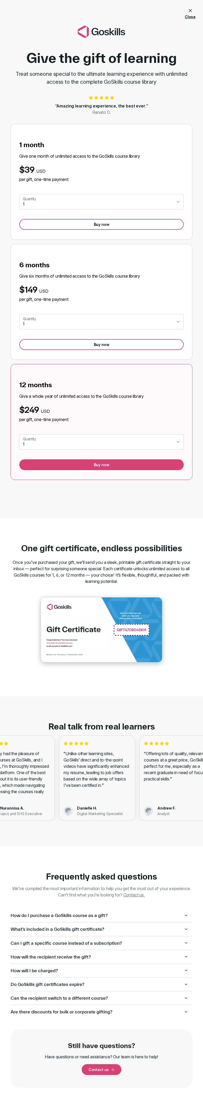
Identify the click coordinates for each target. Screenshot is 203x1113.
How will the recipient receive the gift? (51, 956)
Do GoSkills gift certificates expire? (47, 984)
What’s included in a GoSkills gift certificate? (57, 929)
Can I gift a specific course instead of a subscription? (66, 943)
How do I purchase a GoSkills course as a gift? (59, 915)
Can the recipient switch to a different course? (59, 997)
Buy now (101, 224)
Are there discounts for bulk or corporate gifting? (61, 1011)
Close (190, 17)
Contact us (99, 1069)
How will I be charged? (34, 970)
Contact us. (134, 894)
